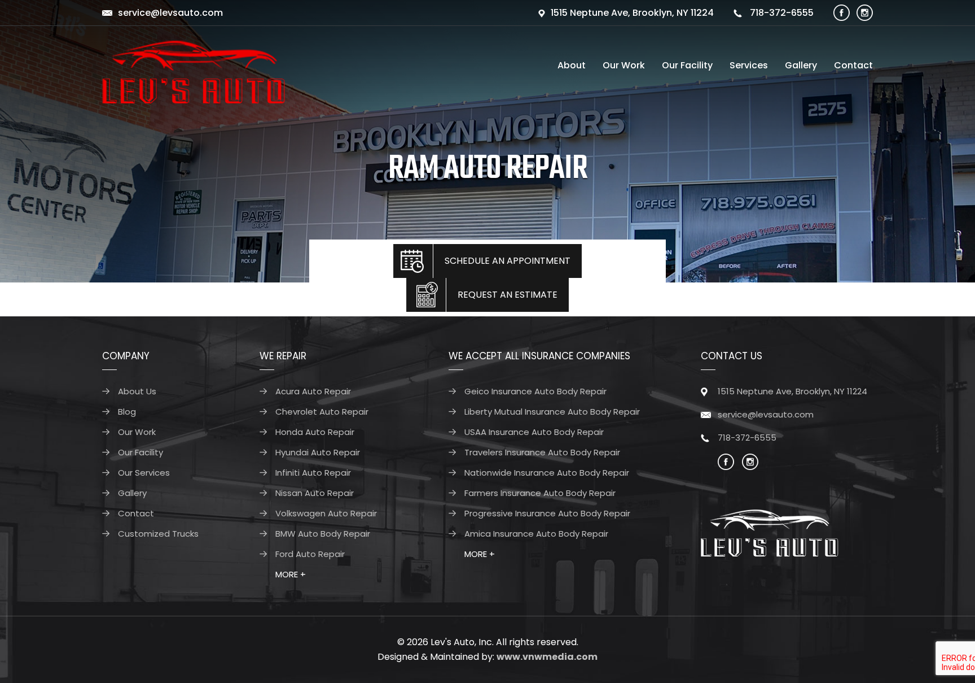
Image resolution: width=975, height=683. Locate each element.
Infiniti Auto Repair (313, 472)
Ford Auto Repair (310, 554)
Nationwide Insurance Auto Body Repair (546, 472)
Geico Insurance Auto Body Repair (535, 391)
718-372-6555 (781, 12)
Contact (853, 65)
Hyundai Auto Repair (317, 452)
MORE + (290, 574)
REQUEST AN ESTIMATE (507, 294)
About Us (137, 391)
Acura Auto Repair (313, 391)
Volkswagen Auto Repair (326, 513)
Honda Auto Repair (314, 432)
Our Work (624, 65)
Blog (127, 411)
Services (749, 65)
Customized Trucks (158, 534)
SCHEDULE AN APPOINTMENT (507, 260)
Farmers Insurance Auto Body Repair (540, 493)
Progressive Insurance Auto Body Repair (547, 513)
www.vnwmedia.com (547, 656)
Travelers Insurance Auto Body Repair (542, 452)
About (571, 65)
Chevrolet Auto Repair (321, 411)
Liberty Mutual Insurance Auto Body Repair (552, 411)
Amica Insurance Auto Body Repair (536, 534)
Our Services (144, 472)
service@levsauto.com (170, 12)
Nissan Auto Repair (314, 493)
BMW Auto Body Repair (322, 534)
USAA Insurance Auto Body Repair (534, 432)
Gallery (801, 65)
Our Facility (687, 65)
